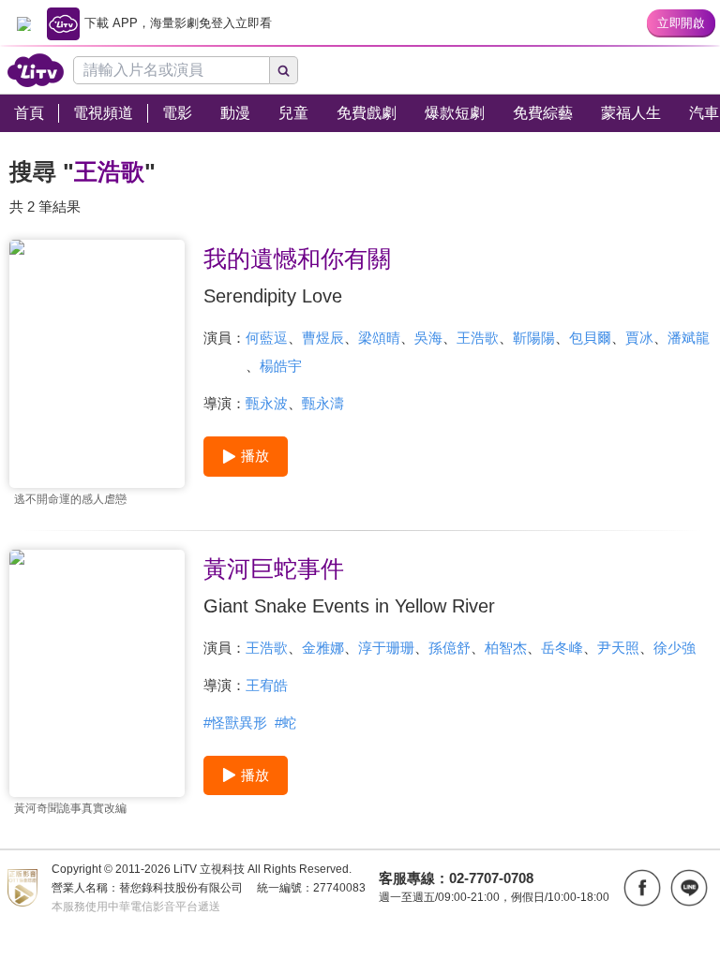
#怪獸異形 (235, 722)
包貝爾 (590, 338)
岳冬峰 (562, 648)
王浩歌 (478, 338)
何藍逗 (267, 338)
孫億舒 (449, 648)
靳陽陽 (534, 338)
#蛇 (285, 722)
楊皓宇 (281, 366)
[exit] (23, 23)
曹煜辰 (323, 338)
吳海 (428, 338)
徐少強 (674, 648)
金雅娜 (323, 648)
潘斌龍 (689, 338)
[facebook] (642, 888)
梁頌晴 (379, 338)
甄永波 (267, 403)
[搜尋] (284, 70)
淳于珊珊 (386, 648)
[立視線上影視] (36, 70)
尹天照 (618, 648)
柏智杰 (506, 648)
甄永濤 (323, 403)
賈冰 (639, 338)
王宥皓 (267, 685)
